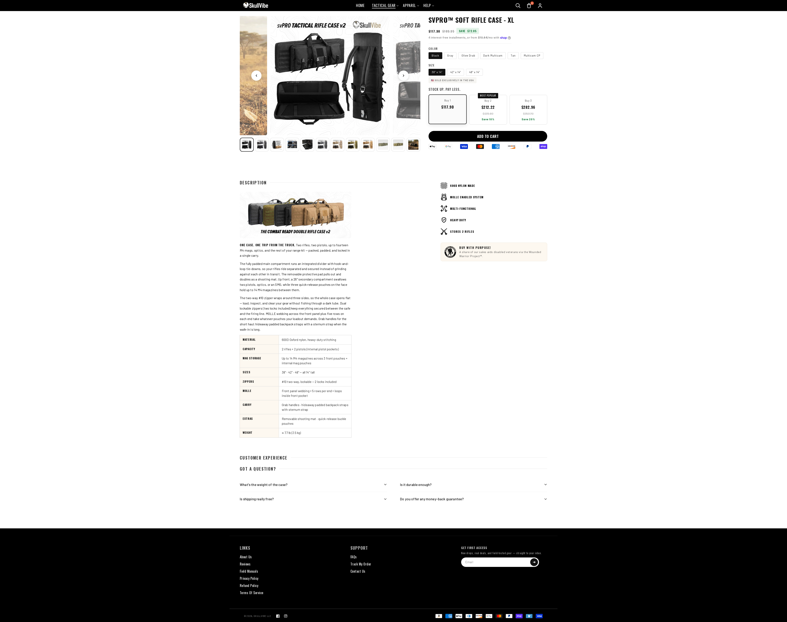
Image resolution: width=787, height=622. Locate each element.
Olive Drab (468, 55)
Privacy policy (249, 578)
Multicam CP (532, 55)
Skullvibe (260, 616)
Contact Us (357, 571)
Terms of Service (251, 592)
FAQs (353, 556)
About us (246, 556)
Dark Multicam (493, 55)
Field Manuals (249, 571)
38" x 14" (437, 72)
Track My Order (360, 564)
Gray (450, 55)
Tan (513, 55)
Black (435, 55)
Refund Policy (249, 585)
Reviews (245, 564)
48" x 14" (474, 72)
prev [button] (256, 75)
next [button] (403, 75)
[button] (518, 5)
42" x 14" (455, 72)
